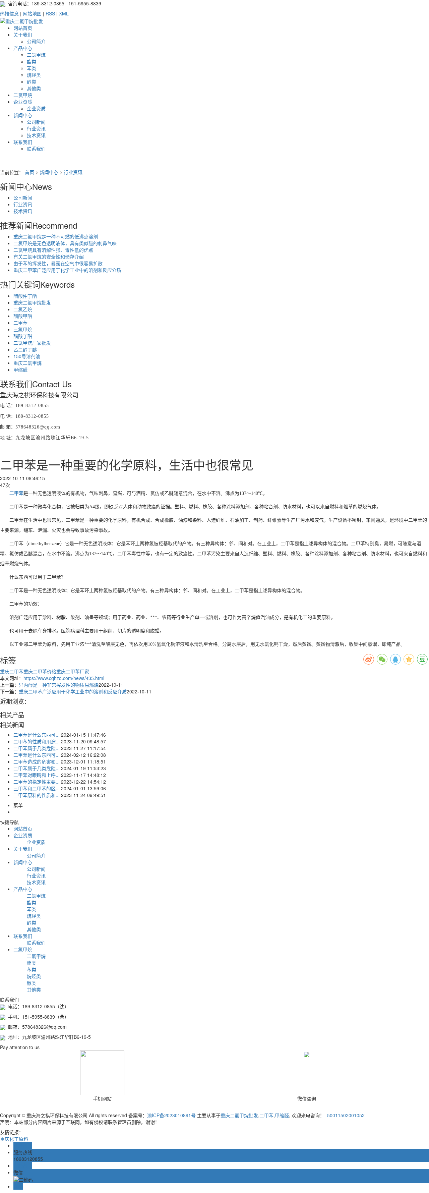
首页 (29, 172)
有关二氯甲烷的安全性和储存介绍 (48, 256)
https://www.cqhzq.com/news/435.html (63, 678)
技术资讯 (36, 135)
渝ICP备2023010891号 (171, 1115)
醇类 (31, 81)
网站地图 (32, 13)
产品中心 (22, 48)
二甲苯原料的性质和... (36, 795)
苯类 (31, 68)
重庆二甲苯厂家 (72, 671)
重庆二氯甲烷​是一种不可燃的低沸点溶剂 (55, 236)
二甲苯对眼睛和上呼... (36, 775)
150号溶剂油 (26, 356)
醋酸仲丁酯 (25, 295)
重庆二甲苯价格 (39, 671)
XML (64, 13)
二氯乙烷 (22, 309)
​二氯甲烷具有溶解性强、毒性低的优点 (53, 249)
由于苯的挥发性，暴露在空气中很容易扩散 (58, 263)
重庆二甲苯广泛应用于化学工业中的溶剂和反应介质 (67, 270)
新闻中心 (22, 115)
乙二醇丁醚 (25, 349)
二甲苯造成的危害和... (36, 761)
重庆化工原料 (14, 1138)
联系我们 (22, 141)
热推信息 (9, 13)
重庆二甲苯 (11, 671)
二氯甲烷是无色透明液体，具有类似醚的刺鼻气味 (65, 243)
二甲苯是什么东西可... (36, 734)
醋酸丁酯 (22, 336)
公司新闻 (36, 121)
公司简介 (36, 41)
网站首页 (22, 27)
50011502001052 (345, 1115)
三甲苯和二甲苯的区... (36, 788)
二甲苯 (20, 322)
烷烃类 (34, 74)
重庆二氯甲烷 (27, 362)
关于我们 (22, 34)
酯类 (31, 61)
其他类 (34, 88)
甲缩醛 (20, 369)
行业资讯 (36, 128)
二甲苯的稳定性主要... (36, 781)
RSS (50, 13)
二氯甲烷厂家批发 (32, 342)
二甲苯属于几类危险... (36, 748)
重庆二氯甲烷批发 (32, 302)
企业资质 (22, 101)
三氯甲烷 (22, 329)
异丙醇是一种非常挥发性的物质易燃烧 (59, 684)
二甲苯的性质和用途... (36, 741)
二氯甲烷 (36, 54)
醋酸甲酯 (22, 316)
